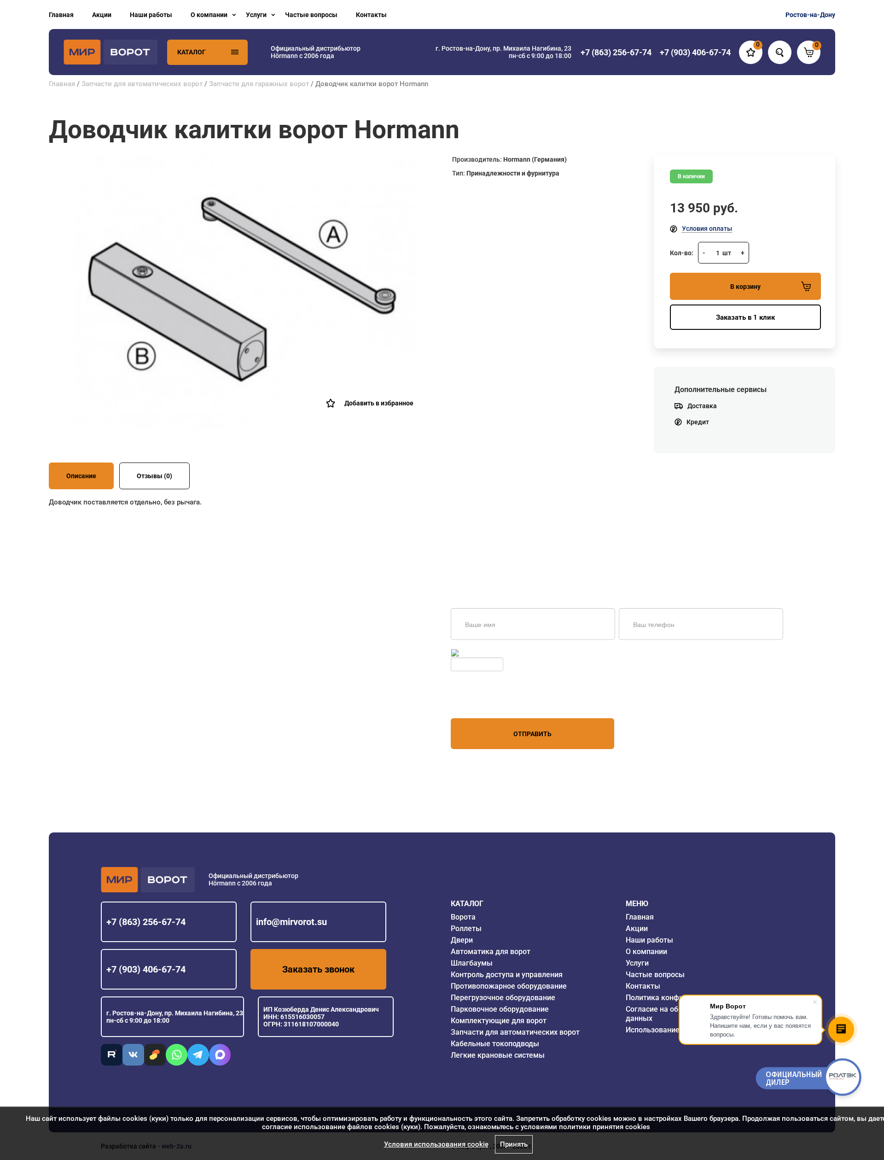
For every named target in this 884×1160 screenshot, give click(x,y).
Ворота (463, 917)
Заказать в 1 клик (745, 317)
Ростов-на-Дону (810, 14)
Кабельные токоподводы (495, 1043)
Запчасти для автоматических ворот (142, 84)
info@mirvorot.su (291, 921)
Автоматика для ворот (490, 951)
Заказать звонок (318, 969)
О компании (209, 14)
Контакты (371, 14)
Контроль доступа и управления (507, 974)
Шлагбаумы (472, 963)
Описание (81, 476)
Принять (514, 1144)
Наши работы (151, 14)
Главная (61, 14)
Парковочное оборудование (500, 1009)
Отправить (532, 734)
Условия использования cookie (436, 1144)
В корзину (745, 286)
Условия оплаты (707, 228)
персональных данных (485, 700)
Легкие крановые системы (498, 1055)
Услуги (256, 14)
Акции (101, 14)
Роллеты (466, 928)
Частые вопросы (311, 14)
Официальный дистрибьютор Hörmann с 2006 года (316, 52)
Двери (462, 940)
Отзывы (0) (154, 476)
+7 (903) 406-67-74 (146, 969)
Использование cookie (664, 1029)
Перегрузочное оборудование (503, 997)
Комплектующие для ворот (499, 1020)
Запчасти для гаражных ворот (259, 84)
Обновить (475, 653)
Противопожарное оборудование (509, 986)
